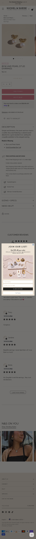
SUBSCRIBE (18, 289)
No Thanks (18, 293)
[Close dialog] (33, 244)
